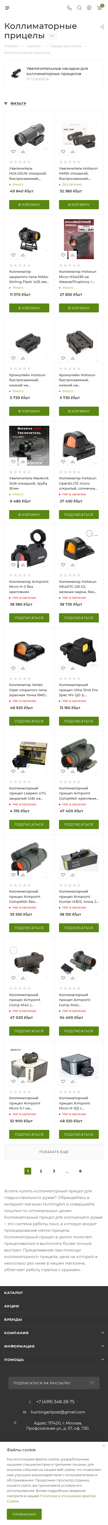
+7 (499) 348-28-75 (55, 1402)
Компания (16, 1333)
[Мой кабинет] (89, 8)
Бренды (13, 1319)
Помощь (14, 1360)
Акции (11, 1306)
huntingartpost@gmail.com (58, 1411)
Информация (19, 1346)
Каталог (13, 1293)
